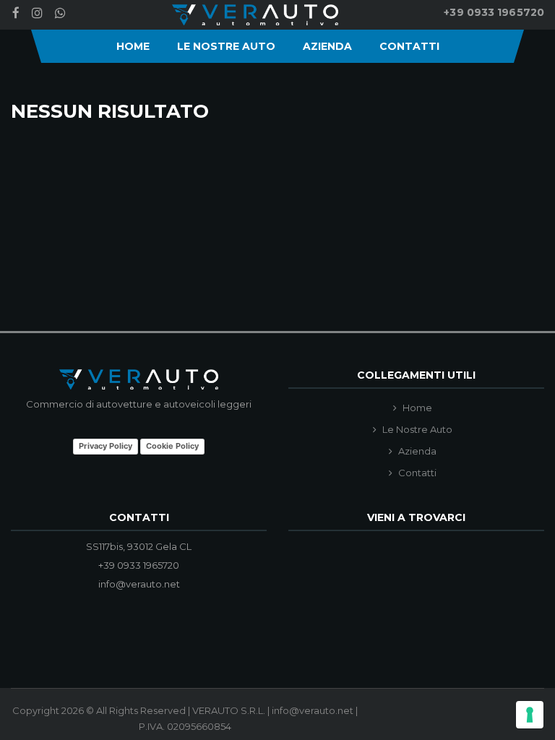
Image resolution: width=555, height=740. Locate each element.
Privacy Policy (105, 446)
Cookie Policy (172, 446)
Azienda (327, 46)
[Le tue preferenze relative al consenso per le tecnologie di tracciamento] (529, 714)
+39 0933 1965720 (494, 12)
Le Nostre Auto (226, 46)
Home (133, 46)
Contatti (409, 46)
